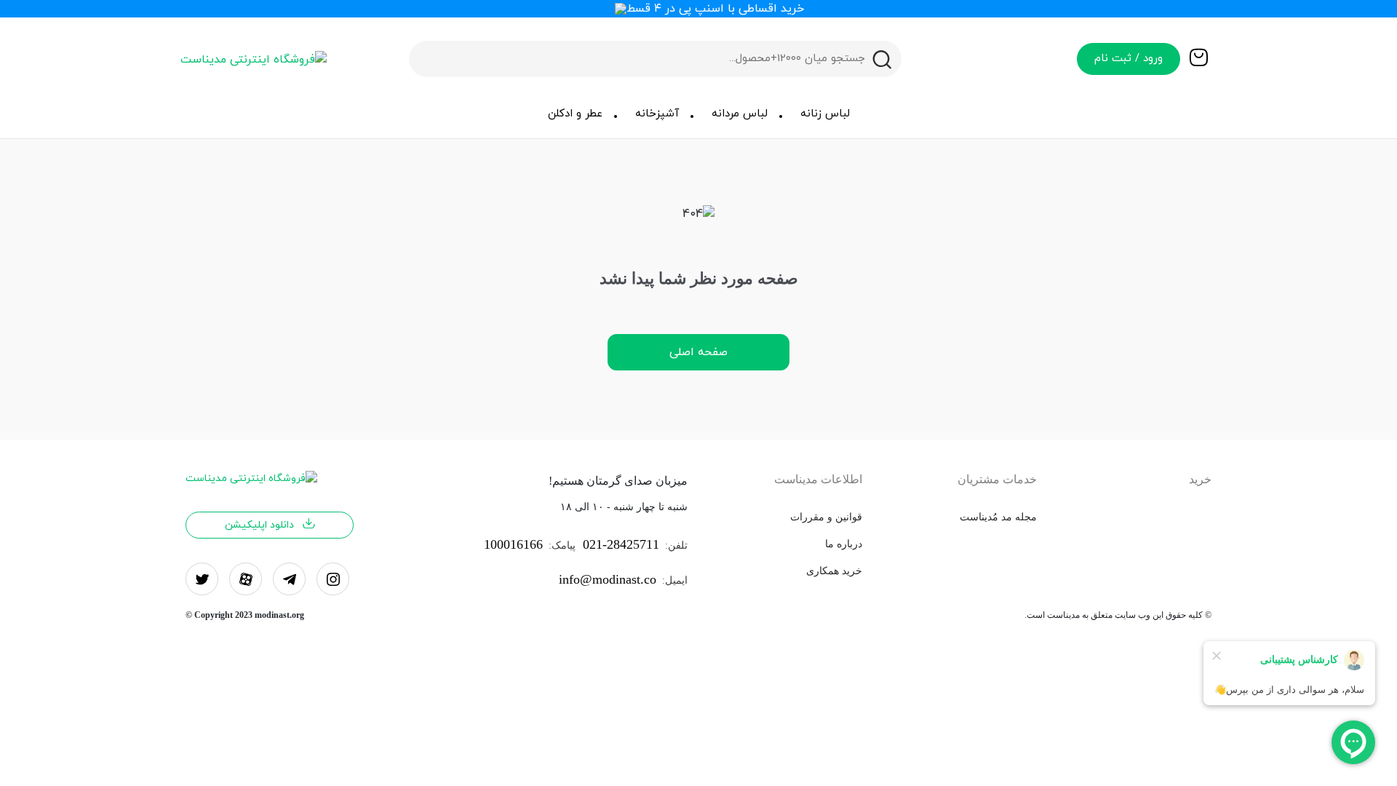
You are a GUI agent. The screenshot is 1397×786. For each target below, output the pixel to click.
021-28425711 (621, 544)
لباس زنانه (825, 114)
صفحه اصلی (698, 352)
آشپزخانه (657, 114)
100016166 (513, 544)
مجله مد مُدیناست (998, 517)
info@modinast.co (607, 579)
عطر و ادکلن (575, 114)
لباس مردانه (740, 114)
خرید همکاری (834, 570)
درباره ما (843, 544)
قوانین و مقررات (826, 517)
